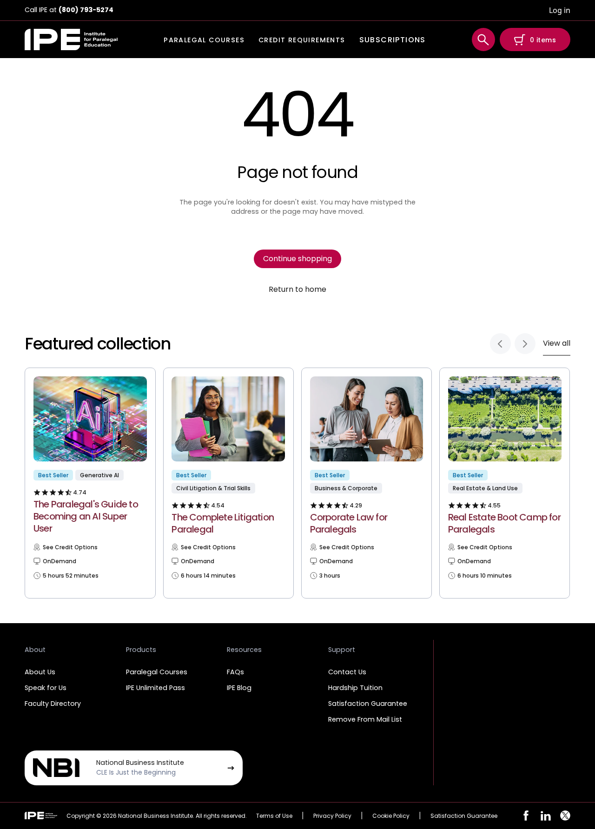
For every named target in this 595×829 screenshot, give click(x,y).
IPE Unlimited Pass (155, 687)
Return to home (297, 289)
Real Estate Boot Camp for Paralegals (504, 523)
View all (556, 343)
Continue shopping (297, 258)
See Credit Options (70, 547)
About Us (40, 672)
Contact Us (347, 672)
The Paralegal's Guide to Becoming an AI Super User (85, 516)
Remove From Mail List (365, 719)
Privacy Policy (332, 816)
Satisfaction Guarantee (367, 703)
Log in (559, 10)
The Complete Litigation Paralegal (223, 523)
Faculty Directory (53, 703)
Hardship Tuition (355, 687)
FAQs (235, 672)
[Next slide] (525, 343)
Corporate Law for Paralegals (348, 523)
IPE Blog (239, 687)
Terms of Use (274, 816)
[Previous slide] (500, 343)
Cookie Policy (391, 816)
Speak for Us (45, 687)
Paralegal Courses (156, 672)
